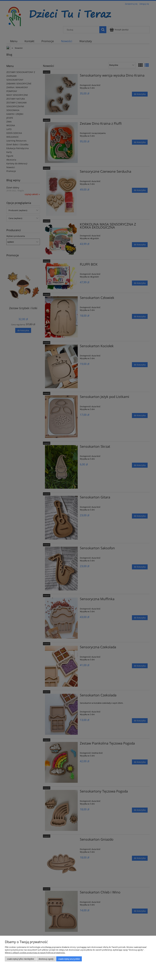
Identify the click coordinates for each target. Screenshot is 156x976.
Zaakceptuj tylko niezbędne (20, 959)
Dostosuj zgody (46, 959)
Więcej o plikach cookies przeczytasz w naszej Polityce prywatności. (35, 952)
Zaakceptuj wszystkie (69, 959)
